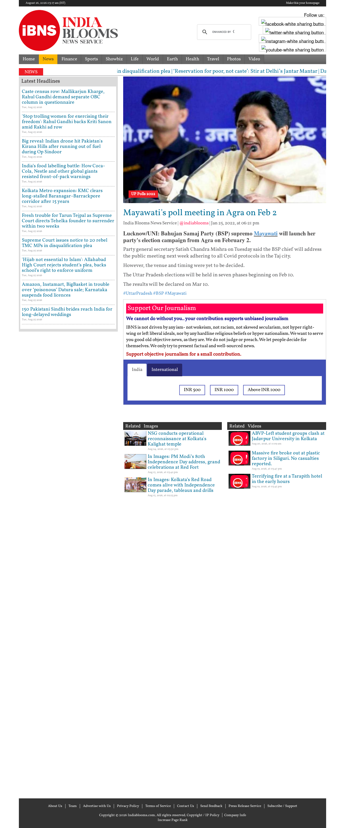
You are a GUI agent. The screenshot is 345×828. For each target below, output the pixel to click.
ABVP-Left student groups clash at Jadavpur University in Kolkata (288, 436)
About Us (55, 806)
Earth (172, 59)
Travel (213, 59)
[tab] (137, 370)
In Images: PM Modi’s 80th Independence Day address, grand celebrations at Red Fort (184, 462)
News (48, 59)
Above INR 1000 (264, 390)
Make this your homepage (302, 3)
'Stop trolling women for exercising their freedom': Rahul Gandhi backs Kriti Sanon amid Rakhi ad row (67, 122)
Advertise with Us (97, 806)
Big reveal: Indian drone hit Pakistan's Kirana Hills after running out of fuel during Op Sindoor (62, 146)
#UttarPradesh (137, 293)
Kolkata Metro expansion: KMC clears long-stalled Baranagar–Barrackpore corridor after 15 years (62, 196)
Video (254, 59)
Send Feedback (211, 806)
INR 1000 (224, 390)
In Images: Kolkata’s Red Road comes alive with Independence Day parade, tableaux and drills (181, 485)
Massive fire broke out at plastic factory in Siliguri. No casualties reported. (286, 458)
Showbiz (114, 59)
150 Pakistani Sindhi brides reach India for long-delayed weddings (67, 312)
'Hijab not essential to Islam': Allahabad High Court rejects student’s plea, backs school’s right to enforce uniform (64, 265)
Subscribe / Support (282, 806)
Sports (91, 59)
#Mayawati (176, 293)
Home (29, 59)
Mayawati (266, 233)
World (152, 59)
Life (135, 59)
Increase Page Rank (173, 820)
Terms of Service (158, 806)
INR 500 (192, 390)
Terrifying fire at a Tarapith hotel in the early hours (287, 479)
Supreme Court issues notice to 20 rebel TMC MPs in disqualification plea (64, 243)
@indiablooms (194, 223)
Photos (234, 59)
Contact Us (185, 806)
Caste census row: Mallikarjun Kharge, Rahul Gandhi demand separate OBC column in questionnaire (63, 97)
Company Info (235, 815)
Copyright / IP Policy (203, 815)
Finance (69, 59)
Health (192, 59)
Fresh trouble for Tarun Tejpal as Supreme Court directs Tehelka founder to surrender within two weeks (68, 221)
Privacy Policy (128, 806)
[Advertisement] (68, 564)
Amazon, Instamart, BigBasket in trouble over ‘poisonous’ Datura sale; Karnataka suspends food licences (65, 290)
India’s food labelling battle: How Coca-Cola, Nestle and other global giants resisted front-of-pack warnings (63, 171)
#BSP (158, 293)
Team (72, 806)
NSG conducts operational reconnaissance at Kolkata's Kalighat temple (177, 439)
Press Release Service (245, 806)
